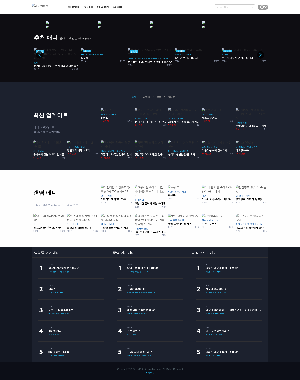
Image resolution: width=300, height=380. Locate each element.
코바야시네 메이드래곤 (139, 352)
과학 (146, 271)
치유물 (210, 147)
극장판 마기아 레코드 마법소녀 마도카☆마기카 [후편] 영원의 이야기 (234, 310)
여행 (67, 313)
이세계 (131, 58)
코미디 (160, 58)
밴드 (35, 224)
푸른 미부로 (133, 331)
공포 (211, 114)
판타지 (37, 62)
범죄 (110, 196)
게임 (245, 122)
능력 (83, 54)
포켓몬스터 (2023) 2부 (60, 310)
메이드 (148, 355)
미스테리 (180, 118)
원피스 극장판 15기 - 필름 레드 (223, 268)
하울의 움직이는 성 (216, 289)
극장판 (104, 7)
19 (154, 292)
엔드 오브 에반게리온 (217, 331)
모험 (143, 58)
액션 (148, 58)
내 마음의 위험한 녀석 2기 (141, 310)
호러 (249, 147)
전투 (142, 271)
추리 (179, 192)
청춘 (134, 334)
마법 (242, 224)
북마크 (120, 7)
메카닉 (141, 200)
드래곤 (142, 355)
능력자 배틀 (97, 54)
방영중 (75, 7)
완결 (90, 7)
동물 (204, 147)
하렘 (247, 224)
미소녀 (264, 224)
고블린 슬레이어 (136, 289)
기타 (215, 220)
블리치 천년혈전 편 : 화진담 (63, 268)
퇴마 (182, 151)
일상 (123, 151)
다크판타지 (241, 147)
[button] (260, 55)
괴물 (171, 58)
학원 (83, 147)
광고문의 (150, 373)
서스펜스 (145, 118)
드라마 (222, 292)
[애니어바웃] (46, 3)
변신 (146, 228)
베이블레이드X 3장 (58, 352)
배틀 (186, 151)
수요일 (181, 220)
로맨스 (182, 54)
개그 (35, 151)
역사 (129, 334)
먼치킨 (154, 58)
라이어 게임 (54, 331)
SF (169, 118)
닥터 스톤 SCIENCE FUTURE (143, 268)
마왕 (166, 58)
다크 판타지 (173, 151)
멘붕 (150, 292)
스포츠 (61, 355)
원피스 (52, 289)
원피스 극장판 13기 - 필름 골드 (223, 352)
